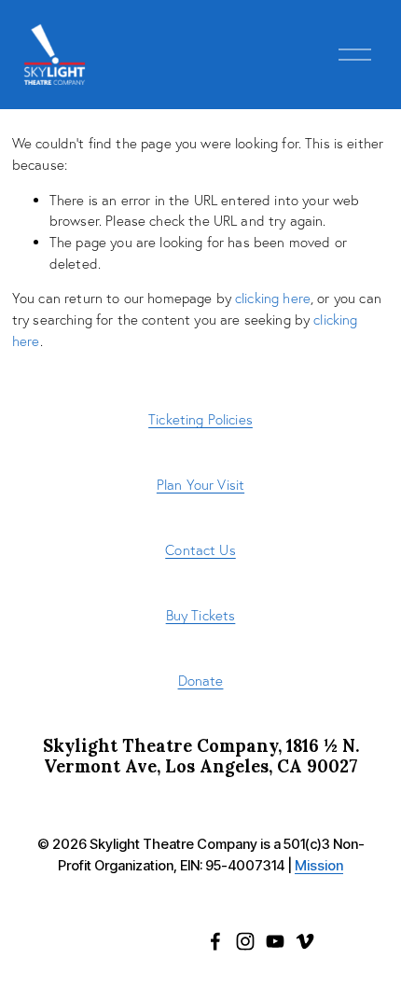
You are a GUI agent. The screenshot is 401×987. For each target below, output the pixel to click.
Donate (201, 680)
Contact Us (200, 550)
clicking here (273, 298)
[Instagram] (245, 941)
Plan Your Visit (200, 485)
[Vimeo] (305, 941)
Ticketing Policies (200, 419)
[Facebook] (215, 941)
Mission (319, 866)
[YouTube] (275, 941)
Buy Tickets (201, 615)
